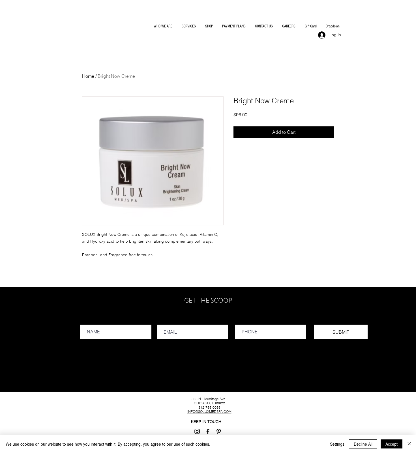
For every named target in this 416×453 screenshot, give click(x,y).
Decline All (363, 444)
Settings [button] (337, 444)
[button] (163, 26)
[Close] (409, 443)
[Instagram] (197, 431)
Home (88, 76)
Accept (391, 444)
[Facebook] (207, 431)
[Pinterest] (218, 431)
